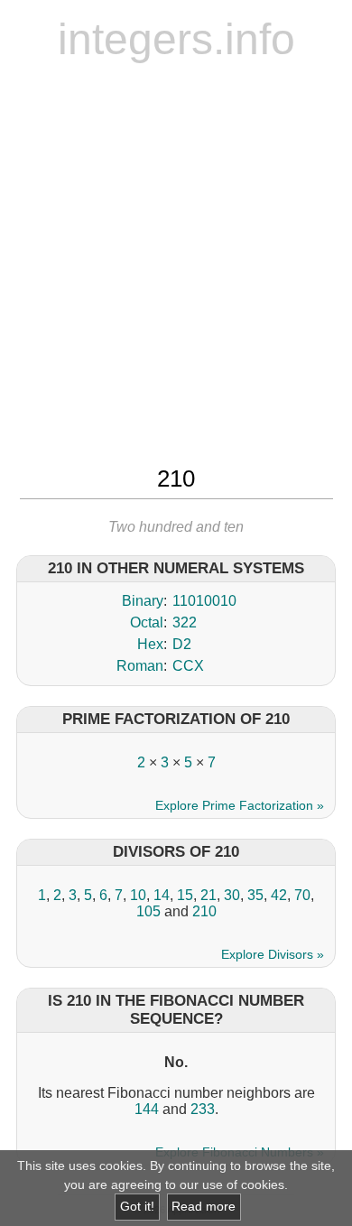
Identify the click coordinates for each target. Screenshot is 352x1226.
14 (161, 895)
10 (138, 895)
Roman (139, 665)
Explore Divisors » (272, 954)
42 (279, 895)
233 (202, 1109)
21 (208, 895)
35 (255, 895)
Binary (142, 600)
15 (185, 895)
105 (148, 911)
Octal (146, 622)
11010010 (204, 600)
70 (302, 895)
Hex (150, 644)
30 (232, 895)
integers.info (176, 39)
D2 (181, 644)
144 (146, 1109)
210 (204, 911)
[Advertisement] (176, 262)
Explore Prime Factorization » (239, 805)
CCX (188, 665)
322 (184, 622)
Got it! (137, 1206)
